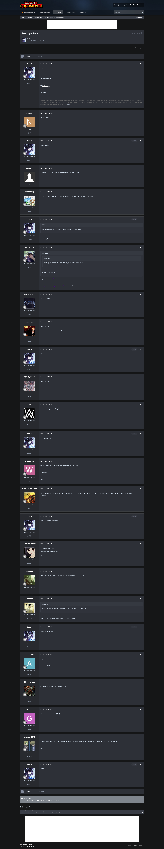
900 (30, 396)
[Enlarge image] (45, 86)
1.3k (30, 211)
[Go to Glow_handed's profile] (29, 691)
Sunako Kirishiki (29, 544)
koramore (29, 571)
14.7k (30, 424)
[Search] (142, 12)
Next (28, 56)
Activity (83, 12)
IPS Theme (23, 844)
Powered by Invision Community (135, 845)
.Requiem (29, 599)
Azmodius (29, 654)
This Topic (135, 12)
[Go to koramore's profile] (29, 580)
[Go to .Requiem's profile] (29, 607)
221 (30, 701)
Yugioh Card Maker (29, 12)
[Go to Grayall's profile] (29, 718)
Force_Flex (29, 247)
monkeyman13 (29, 377)
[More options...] (141, 63)
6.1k (30, 481)
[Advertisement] (82, 24)
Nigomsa (29, 113)
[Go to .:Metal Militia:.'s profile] (29, 303)
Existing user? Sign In (120, 5)
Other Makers (45, 12)
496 (30, 341)
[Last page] (33, 56)
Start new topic (137, 48)
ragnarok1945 (29, 737)
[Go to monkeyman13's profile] (29, 386)
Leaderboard (71, 12)
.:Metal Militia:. (29, 294)
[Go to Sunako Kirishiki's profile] (29, 552)
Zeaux (31, 39)
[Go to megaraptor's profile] (29, 331)
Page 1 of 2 (40, 56)
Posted (46, 63)
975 (30, 508)
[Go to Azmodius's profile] (29, 663)
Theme (22, 846)
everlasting (29, 192)
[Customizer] (138, 5)
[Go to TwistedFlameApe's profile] (29, 497)
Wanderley (29, 461)
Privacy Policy (30, 846)
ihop (29, 404)
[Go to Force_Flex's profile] (29, 256)
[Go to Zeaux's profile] (24, 40)
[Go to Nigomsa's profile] (29, 122)
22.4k (30, 618)
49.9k (30, 757)
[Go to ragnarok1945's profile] (29, 746)
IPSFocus (30, 844)
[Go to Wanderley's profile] (29, 470)
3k (30, 267)
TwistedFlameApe (29, 489)
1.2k (30, 591)
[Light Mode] (142, 5)
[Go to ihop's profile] (29, 413)
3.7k (30, 674)
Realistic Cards (42, 41)
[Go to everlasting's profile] (29, 201)
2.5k (30, 563)
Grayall (29, 709)
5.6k (30, 83)
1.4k (30, 729)
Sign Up (132, 5)
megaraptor (29, 322)
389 (30, 314)
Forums (59, 12)
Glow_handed (29, 682)
